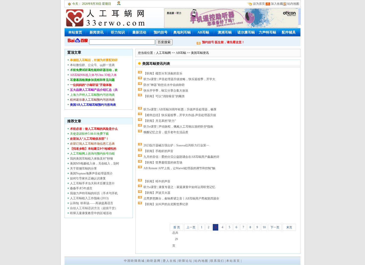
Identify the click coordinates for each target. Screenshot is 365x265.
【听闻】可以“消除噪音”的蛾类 (164, 96)
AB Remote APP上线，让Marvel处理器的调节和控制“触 (179, 168)
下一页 (274, 227)
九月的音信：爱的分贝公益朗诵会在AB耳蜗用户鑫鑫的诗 (181, 157)
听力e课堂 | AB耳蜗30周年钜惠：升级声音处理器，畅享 (180, 109)
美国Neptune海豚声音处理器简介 (91, 173)
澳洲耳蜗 (225, 32)
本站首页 (75, 32)
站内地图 (293, 3)
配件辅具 (289, 32)
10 (264, 227)
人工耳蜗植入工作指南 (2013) (89, 198)
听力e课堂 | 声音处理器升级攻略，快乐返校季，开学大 (179, 79)
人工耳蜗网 (163, 53)
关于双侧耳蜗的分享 (83, 168)
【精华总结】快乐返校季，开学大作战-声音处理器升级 (180, 115)
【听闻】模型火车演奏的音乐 (163, 73)
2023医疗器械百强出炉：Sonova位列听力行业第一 (176, 145)
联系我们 (217, 261)
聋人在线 (170, 261)
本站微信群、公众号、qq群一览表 (92, 65)
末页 (289, 227)
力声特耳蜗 (267, 32)
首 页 (176, 227)
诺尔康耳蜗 (246, 32)
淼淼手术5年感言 (81, 188)
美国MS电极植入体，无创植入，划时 (94, 163)
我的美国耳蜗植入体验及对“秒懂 (91, 158)
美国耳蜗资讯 (200, 53)
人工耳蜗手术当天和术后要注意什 (92, 183)
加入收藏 (277, 3)
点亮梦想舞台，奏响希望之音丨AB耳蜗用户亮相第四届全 (181, 198)
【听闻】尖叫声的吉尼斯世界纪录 (166, 204)
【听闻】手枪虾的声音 (158, 151)
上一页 (190, 227)
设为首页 (259, 3)
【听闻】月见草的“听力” (160, 121)
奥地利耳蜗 (182, 32)
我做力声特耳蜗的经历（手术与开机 (94, 193)
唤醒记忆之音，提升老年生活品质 (166, 132)
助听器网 (154, 261)
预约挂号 (161, 32)
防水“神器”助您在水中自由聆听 (164, 85)
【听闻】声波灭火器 (157, 193)
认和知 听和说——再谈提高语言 (91, 203)
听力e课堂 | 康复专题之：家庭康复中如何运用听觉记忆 (179, 187)
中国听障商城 (134, 261)
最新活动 (139, 32)
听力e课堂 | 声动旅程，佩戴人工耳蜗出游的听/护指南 (178, 126)
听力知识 (118, 32)
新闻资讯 (97, 32)
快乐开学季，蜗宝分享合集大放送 (166, 90)
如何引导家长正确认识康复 (88, 178)
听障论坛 (185, 261)
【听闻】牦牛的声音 (157, 181)
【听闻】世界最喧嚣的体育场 (163, 162)
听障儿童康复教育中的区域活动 (91, 213)
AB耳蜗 (203, 32)
